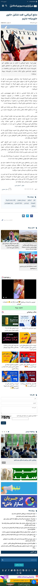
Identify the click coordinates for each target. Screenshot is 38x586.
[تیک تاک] (6, 570)
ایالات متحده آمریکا (10, 200)
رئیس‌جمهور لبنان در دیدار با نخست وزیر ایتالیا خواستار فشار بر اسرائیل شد (18, 535)
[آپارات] (26, 570)
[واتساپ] (17, 573)
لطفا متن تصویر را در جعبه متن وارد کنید (27, 416)
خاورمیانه (33, 203)
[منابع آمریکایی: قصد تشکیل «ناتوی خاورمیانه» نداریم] (19, 43)
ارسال (3, 423)
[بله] (23, 570)
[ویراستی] (11, 570)
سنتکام (33, 206)
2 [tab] (6, 431)
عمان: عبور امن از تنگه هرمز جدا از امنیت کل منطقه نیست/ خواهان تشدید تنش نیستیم (19, 540)
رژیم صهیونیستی (9, 203)
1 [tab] (8, 431)
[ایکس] (32, 570)
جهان (23, 185)
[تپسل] (2, 277)
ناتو (34, 200)
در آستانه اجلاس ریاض (31, 265)
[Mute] (6, 297)
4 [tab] (2, 431)
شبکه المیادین (18, 203)
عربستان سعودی (21, 200)
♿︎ (34, 581)
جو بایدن (26, 203)
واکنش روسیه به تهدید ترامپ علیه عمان (25, 516)
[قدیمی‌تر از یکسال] (28, 236)
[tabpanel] (19, 449)
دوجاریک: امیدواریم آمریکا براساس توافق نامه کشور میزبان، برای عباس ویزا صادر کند (19, 520)
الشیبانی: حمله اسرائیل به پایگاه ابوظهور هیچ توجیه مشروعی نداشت (18, 532)
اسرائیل (29, 200)
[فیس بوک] (8, 570)
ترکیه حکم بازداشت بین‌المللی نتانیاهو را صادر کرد (23, 514)
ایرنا (21, 6)
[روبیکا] (29, 570)
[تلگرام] (35, 570)
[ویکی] (20, 573)
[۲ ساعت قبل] (19, 446)
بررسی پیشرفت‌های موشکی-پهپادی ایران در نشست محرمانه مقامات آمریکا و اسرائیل (29, 247)
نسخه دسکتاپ (19, 565)
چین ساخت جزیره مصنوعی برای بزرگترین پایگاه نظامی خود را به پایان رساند (18, 547)
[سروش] (14, 570)
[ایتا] (17, 570)
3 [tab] (4, 431)
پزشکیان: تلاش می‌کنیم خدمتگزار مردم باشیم (25, 460)
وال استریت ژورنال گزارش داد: (30, 243)
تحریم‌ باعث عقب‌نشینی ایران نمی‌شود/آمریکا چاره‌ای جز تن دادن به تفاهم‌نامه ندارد (18, 528)
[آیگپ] (20, 570)
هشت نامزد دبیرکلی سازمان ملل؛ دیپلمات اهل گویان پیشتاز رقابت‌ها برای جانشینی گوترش (18, 524)
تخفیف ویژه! (19, 308)
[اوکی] (3, 570)
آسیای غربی (17, 185)
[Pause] (3, 297)
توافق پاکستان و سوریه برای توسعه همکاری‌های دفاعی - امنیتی (19, 543)
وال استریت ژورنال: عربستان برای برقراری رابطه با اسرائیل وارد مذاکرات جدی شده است (10, 246)
